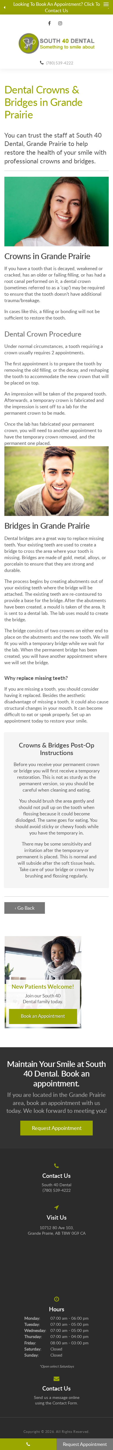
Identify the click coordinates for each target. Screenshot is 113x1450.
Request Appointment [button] (56, 1127)
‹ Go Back (24, 908)
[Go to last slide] (4, 7)
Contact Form (64, 1403)
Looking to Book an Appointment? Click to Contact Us (56, 7)
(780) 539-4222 (59, 63)
